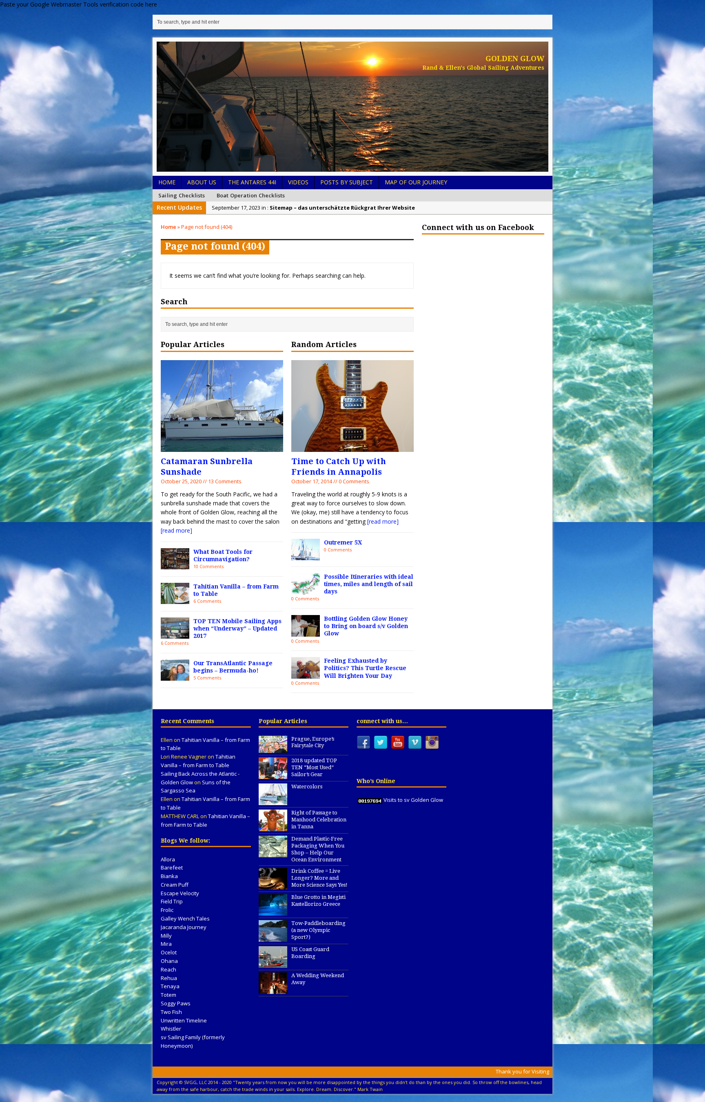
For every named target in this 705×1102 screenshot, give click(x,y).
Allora (168, 859)
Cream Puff (174, 884)
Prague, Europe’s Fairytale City (312, 742)
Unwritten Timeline (184, 1020)
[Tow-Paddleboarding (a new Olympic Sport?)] (273, 937)
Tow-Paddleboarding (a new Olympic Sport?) (318, 930)
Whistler (171, 1028)
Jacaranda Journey (183, 927)
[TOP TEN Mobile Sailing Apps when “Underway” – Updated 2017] (175, 634)
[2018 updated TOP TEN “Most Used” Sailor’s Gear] (273, 774)
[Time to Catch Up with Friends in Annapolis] (352, 447)
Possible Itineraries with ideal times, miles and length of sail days (368, 584)
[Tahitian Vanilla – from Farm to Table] (175, 599)
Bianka (169, 876)
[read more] (176, 530)
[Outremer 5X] (305, 556)
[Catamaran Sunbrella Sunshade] (222, 447)
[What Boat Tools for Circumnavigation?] (175, 565)
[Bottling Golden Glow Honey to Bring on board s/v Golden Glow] (305, 631)
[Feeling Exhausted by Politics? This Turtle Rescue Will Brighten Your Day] (305, 674)
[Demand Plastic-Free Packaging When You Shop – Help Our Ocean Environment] (273, 852)
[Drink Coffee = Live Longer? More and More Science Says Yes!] (273, 885)
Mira (166, 943)
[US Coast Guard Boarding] (273, 963)
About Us (201, 182)
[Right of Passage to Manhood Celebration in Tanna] (273, 826)
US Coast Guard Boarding (310, 952)
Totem (168, 994)
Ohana (169, 961)
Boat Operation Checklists (251, 195)
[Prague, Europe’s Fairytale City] (273, 748)
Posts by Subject (346, 182)
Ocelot (169, 952)
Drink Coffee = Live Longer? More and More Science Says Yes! (319, 878)
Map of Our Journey (416, 182)
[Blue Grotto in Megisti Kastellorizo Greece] (273, 911)
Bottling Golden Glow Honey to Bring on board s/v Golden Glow (366, 626)
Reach (168, 969)
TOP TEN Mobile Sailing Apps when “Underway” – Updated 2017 (237, 628)
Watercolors (306, 786)
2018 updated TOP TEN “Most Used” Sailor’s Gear (314, 767)
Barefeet (172, 867)
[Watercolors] (273, 800)
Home (166, 182)
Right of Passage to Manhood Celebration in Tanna (318, 820)
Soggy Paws (176, 1003)
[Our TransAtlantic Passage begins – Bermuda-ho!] (175, 676)
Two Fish (171, 1012)
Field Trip (172, 901)
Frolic (167, 910)
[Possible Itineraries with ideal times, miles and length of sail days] (305, 589)
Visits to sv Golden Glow (413, 799)
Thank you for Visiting (522, 1071)
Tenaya (170, 986)
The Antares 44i (252, 182)
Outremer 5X (343, 542)
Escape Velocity (180, 893)
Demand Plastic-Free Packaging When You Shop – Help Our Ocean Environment (317, 849)
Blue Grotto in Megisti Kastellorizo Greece (318, 900)
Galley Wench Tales (185, 918)
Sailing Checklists (181, 195)
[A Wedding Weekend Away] (273, 989)
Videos (298, 182)
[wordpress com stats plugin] (370, 799)
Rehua (169, 978)
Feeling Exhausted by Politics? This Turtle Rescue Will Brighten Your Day (365, 668)
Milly (166, 935)
